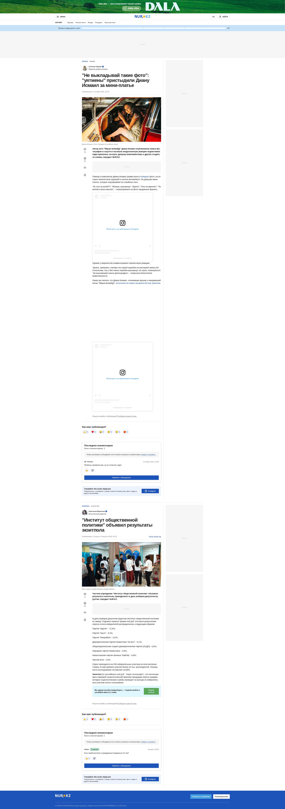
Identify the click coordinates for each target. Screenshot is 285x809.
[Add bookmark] (85, 175)
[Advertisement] (142, 44)
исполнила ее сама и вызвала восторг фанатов (137, 283)
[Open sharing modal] (85, 167)
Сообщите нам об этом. (127, 416)
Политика (85, 506)
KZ (214, 17)
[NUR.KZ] (142, 16)
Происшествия (110, 22)
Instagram (144, 176)
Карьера (70, 22)
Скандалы (98, 22)
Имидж (90, 22)
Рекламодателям (221, 796)
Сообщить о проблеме (201, 796)
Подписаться (151, 691)
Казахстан (95, 506)
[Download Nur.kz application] (142, 6)
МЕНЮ (62, 17)
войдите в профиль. (148, 454)
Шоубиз (58, 22)
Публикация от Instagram (122, 258)
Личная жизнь (81, 22)
